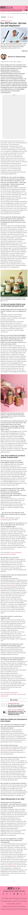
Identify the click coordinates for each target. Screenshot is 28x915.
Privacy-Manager (11, 903)
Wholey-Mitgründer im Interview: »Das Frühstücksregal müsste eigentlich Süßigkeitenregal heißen (17, 713)
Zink (6, 864)
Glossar (11, 898)
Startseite (3, 13)
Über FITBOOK (5, 898)
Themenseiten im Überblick (19, 898)
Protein (5, 750)
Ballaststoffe (10, 585)
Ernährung (8, 13)
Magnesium (13, 864)
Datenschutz (16, 901)
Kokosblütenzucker (6, 519)
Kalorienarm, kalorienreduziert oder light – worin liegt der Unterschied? (13, 694)
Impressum (18, 903)
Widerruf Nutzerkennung (7, 909)
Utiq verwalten (21, 906)
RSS (20, 901)
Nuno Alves (10, 56)
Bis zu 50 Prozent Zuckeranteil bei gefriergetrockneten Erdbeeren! (16, 705)
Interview (3, 17)
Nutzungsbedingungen (6, 901)
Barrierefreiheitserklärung (20, 909)
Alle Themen (10, 17)
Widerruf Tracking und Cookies (10, 906)
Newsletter (24, 901)
